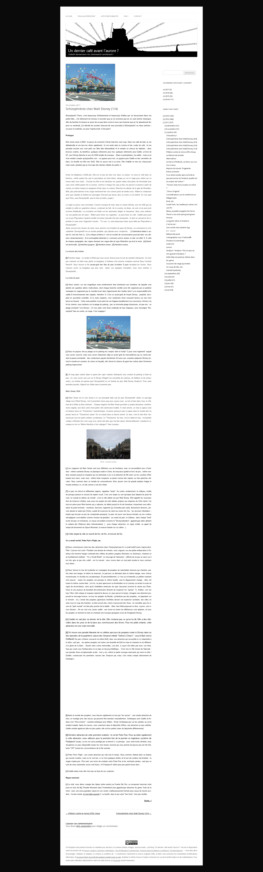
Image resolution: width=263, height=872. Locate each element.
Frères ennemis (172, 171)
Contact (138, 16)
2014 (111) (168, 99)
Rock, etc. (170, 201)
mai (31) (169, 286)
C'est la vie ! (171, 224)
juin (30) (169, 283)
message (116, 860)
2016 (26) (167, 93)
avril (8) (169, 290)
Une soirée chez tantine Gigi (178, 227)
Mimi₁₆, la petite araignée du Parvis (180, 211)
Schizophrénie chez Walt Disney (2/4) (133, 813)
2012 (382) (168, 119)
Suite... (148, 801)
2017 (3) (167, 89)
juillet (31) (170, 280)
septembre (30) (172, 273)
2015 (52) (167, 96)
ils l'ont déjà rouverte (91, 794)
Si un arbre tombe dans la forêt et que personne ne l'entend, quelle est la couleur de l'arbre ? (181, 178)
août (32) (169, 277)
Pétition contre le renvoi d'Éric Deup (83, 813)
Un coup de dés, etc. (174, 267)
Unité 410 (170, 244)
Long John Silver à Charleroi (177, 221)
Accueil (69, 16)
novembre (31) (172, 129)
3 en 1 (126, 16)
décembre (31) (172, 125)
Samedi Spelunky (173, 270)
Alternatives (171, 158)
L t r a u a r (171, 231)
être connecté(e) (83, 826)
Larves (169, 247)
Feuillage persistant (86, 16)
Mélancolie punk (173, 234)
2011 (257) (168, 122)
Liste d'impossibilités (109, 16)
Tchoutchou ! (171, 135)
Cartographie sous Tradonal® (178, 237)
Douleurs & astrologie (175, 240)
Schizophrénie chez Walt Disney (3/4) (181, 142)
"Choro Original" (173, 191)
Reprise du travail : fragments (178, 168)
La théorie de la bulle (175, 155)
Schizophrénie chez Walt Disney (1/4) (181, 148)
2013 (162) (168, 116)
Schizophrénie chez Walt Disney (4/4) (181, 139)
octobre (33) (170, 132)
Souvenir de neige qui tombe (178, 263)
